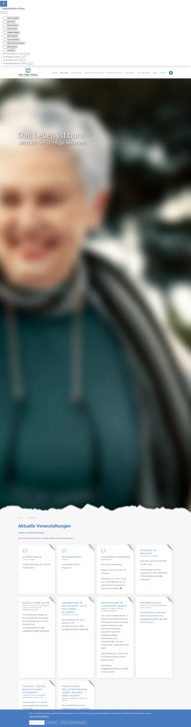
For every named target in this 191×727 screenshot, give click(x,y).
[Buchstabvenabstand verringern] (28, 63)
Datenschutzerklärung (39, 716)
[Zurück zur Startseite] (28, 72)
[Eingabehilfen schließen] (6, 12)
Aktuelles (64, 73)
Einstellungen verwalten (73, 722)
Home (54, 73)
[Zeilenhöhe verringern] (20, 60)
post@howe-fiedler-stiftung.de (36, 631)
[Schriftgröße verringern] (21, 57)
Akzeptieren (37, 722)
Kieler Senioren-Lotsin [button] (94, 73)
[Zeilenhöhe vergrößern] (23, 60)
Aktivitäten (130, 73)
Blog (155, 73)
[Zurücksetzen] (2, 12)
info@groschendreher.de (112, 669)
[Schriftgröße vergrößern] (24, 57)
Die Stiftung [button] (76, 73)
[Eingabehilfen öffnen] (3, 4)
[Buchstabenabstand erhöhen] (31, 63)
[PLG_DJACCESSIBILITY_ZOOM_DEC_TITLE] (25, 54)
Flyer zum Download (110, 588)
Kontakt (163, 73)
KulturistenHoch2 (115, 73)
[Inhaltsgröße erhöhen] (28, 54)
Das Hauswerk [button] (143, 73)
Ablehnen (52, 722)
